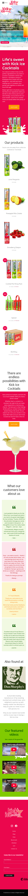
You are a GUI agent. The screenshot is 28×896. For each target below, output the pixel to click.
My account (14, 840)
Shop (14, 834)
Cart (14, 846)
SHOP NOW (5, 42)
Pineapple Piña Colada (14, 213)
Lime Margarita (14, 179)
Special (14, 318)
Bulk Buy (14, 352)
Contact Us (14, 848)
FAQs (14, 837)
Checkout (14, 843)
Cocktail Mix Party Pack (14, 284)
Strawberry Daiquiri (14, 247)
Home (14, 831)
